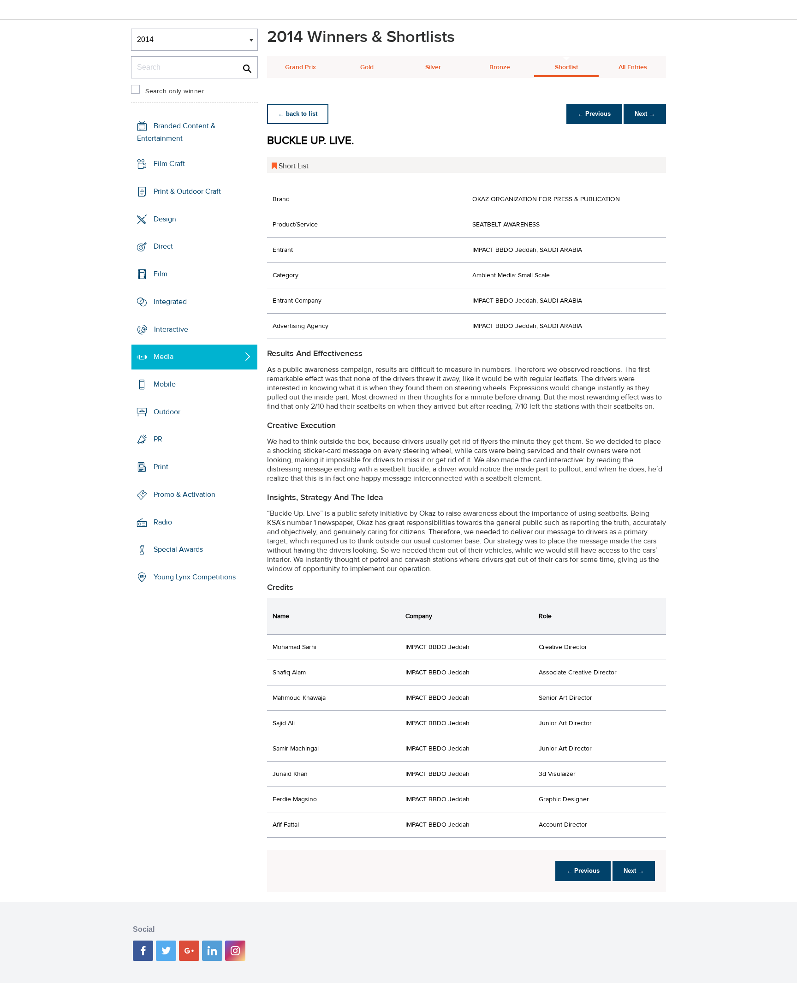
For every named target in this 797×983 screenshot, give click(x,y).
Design (165, 218)
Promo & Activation (184, 494)
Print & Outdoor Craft (187, 191)
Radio (163, 522)
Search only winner (174, 91)
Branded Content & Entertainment (176, 132)
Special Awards (178, 549)
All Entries (633, 67)
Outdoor (167, 412)
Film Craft (169, 163)
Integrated (170, 301)
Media (163, 356)
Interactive (171, 329)
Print (161, 466)
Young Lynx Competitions (195, 577)
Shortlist (566, 67)
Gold (367, 67)
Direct (163, 246)
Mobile (165, 384)
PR (158, 439)
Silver (433, 67)
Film (160, 274)
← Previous (594, 113)
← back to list (297, 113)
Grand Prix (300, 67)
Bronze (499, 67)
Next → (645, 113)
